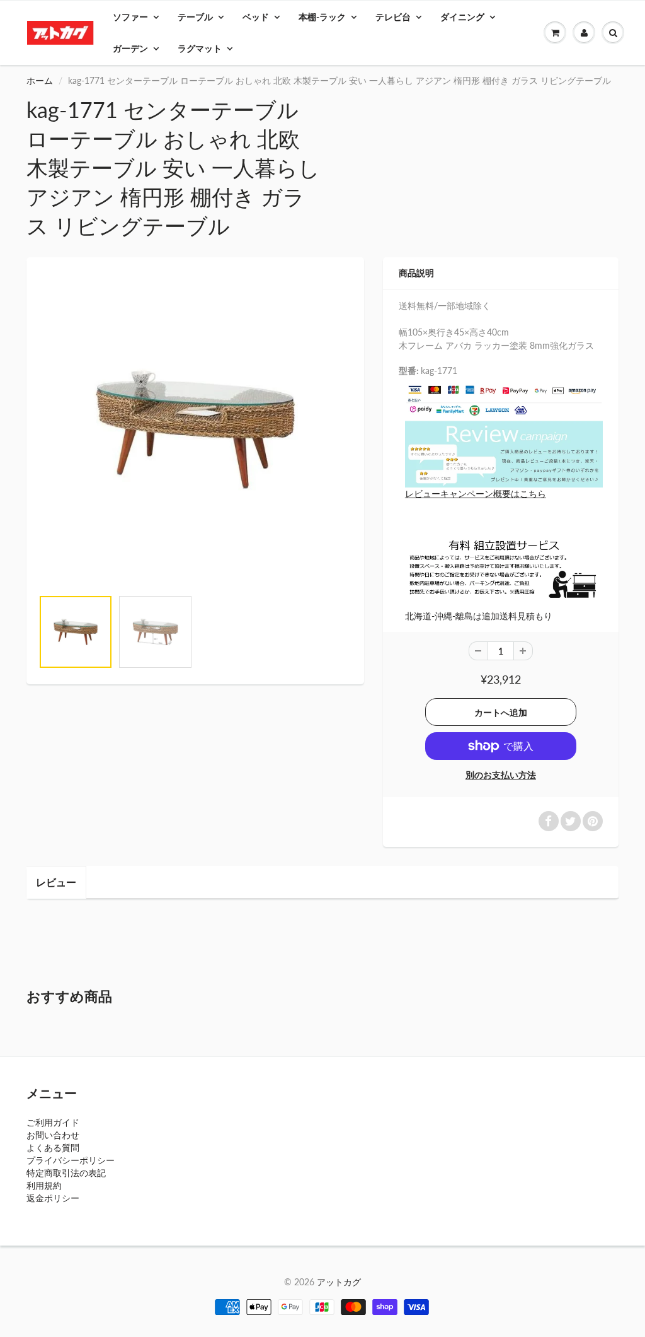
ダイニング (462, 16)
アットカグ (339, 1281)
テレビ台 (393, 16)
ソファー (130, 16)
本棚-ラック (322, 16)
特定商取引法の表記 (66, 1172)
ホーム (39, 80)
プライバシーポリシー (70, 1160)
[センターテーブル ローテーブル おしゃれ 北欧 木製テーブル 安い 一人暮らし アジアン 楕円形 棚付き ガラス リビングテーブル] (195, 429)
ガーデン (130, 48)
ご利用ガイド (52, 1122)
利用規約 (44, 1185)
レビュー (56, 882)
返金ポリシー (52, 1198)
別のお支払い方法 (500, 774)
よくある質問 (52, 1147)
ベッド (256, 16)
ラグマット (200, 48)
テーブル (195, 16)
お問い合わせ (52, 1135)
